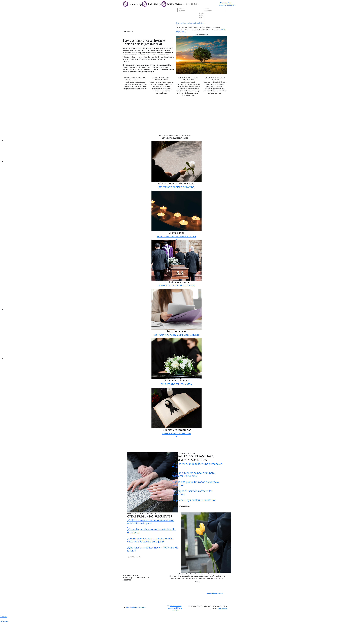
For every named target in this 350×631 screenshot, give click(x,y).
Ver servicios (128, 31)
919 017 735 (162, 593)
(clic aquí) (188, 591)
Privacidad (137, 607)
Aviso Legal (129, 607)
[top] (0, 612)
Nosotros (161, 4)
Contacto (195, 4)
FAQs (187, 4)
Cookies (143, 607)
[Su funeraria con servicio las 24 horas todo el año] (175, 608)
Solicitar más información (181, 506)
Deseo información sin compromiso (213, 585)
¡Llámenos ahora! (134, 557)
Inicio (153, 4)
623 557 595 (162, 602)
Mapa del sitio (222, 608)
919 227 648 (162, 598)
